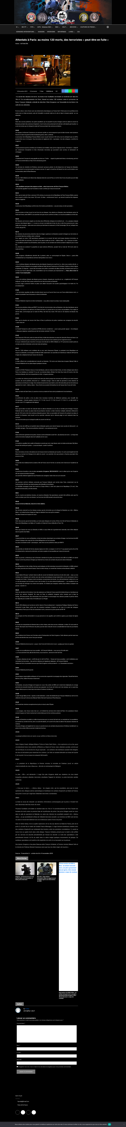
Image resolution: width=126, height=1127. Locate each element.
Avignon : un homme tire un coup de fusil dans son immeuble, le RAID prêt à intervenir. (24, 878)
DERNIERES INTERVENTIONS (25, 32)
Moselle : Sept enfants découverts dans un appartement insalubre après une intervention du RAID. (46, 879)
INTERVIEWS (51, 32)
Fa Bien (27, 1008)
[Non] (124, 1124)
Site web (19, 1059)
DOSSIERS (41, 32)
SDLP (64, 27)
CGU (78, 32)
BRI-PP (24, 27)
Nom (18, 1045)
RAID (56, 27)
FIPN (31, 27)
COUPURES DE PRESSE (87, 27)
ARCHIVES (73, 27)
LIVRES (71, 32)
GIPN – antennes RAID (44, 27)
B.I (17, 27)
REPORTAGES (62, 32)
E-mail (19, 1052)
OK (109, 1124)
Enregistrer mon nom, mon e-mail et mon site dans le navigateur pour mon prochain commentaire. (44, 1066)
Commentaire (21, 1023)
